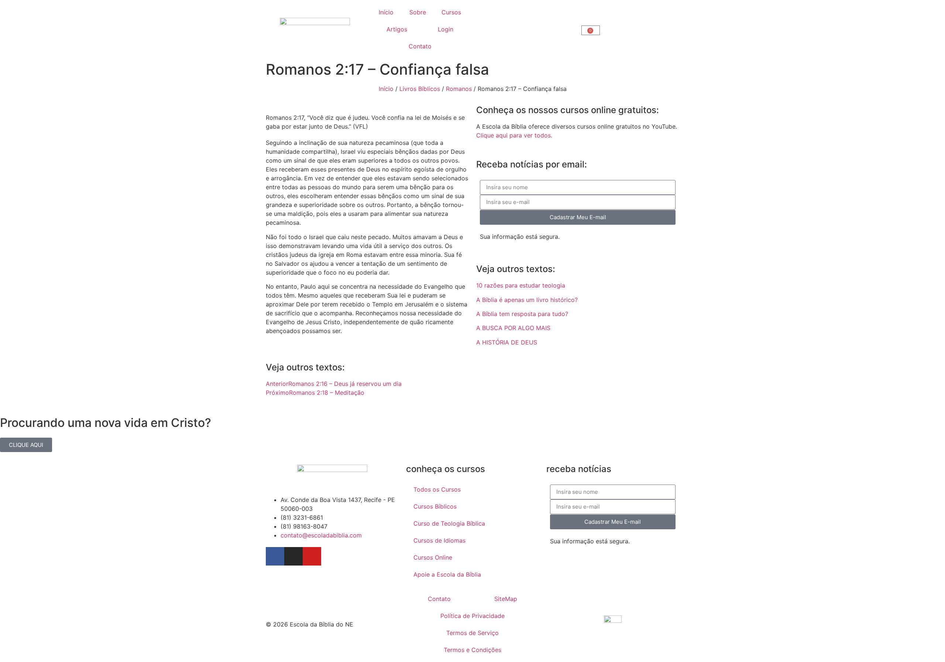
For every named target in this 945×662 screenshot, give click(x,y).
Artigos (396, 29)
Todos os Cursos (437, 489)
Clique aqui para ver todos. (514, 135)
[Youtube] (312, 556)
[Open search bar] (525, 29)
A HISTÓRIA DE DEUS (506, 342)
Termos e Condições (472, 649)
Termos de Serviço (472, 632)
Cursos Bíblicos (435, 506)
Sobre (417, 12)
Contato (420, 46)
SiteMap (505, 598)
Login (445, 29)
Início (386, 12)
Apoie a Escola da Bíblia (447, 574)
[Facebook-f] (275, 556)
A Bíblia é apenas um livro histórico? (527, 299)
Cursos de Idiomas (439, 540)
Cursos (451, 12)
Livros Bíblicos (419, 88)
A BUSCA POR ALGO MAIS (513, 328)
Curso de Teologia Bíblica (449, 523)
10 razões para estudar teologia (520, 285)
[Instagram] (293, 556)
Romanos (459, 88)
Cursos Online (432, 557)
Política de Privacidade (472, 615)
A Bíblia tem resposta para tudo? (522, 314)
